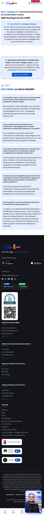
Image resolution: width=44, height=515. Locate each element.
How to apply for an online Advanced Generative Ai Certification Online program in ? (21, 203)
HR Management (7, 334)
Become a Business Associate (12, 421)
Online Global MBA (8, 352)
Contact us (5, 427)
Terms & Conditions (22, 495)
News (3, 416)
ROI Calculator (6, 418)
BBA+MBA (5, 372)
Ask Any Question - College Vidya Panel (15, 432)
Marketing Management (10, 331)
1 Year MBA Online (7, 355)
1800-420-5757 (8, 287)
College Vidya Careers (9, 430)
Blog (3, 413)
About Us (5, 410)
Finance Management (9, 328)
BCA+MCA (5, 369)
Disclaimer (9, 495)
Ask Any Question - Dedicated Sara (13, 435)
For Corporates (7, 424)
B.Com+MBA (6, 375)
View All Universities (21, 75)
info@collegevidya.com (10, 275)
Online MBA (5, 349)
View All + (5, 337)
